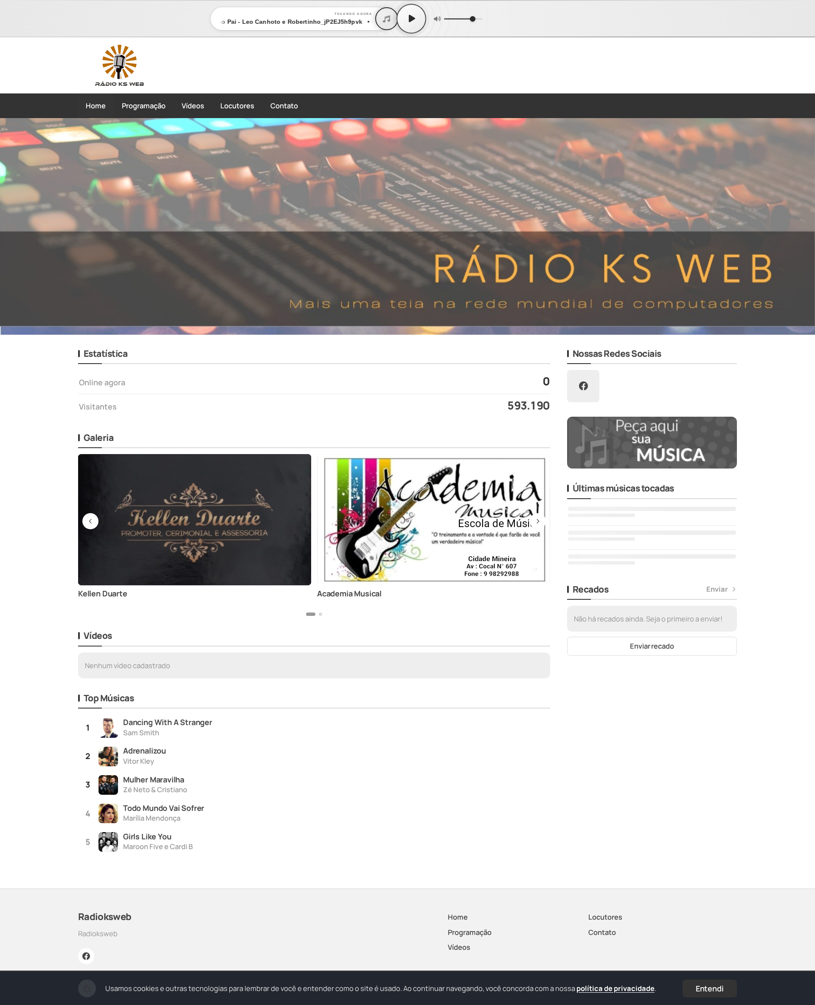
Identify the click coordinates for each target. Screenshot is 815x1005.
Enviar (717, 589)
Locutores (237, 105)
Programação (144, 105)
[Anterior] (12, 226)
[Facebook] (86, 956)
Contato (284, 105)
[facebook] (583, 386)
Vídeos (193, 105)
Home (96, 105)
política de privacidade (615, 988)
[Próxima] (803, 226)
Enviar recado (652, 646)
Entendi (710, 988)
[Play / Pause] (411, 19)
